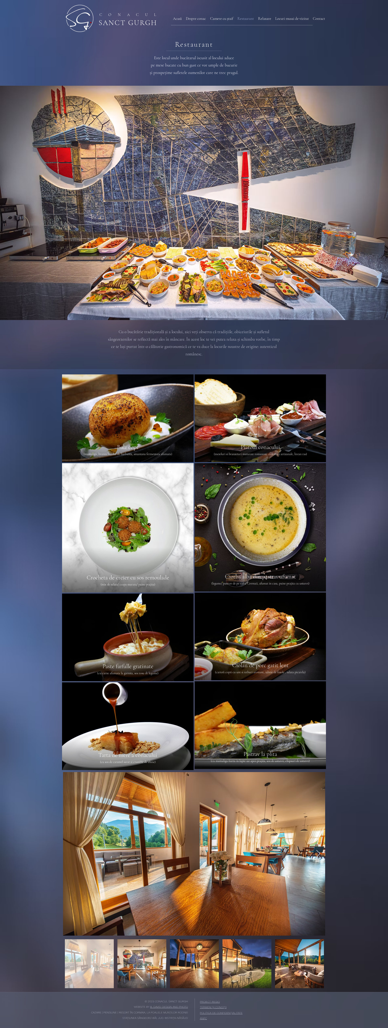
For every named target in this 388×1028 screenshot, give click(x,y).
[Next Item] (318, 854)
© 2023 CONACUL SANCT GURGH (166, 1001)
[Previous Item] (70, 854)
